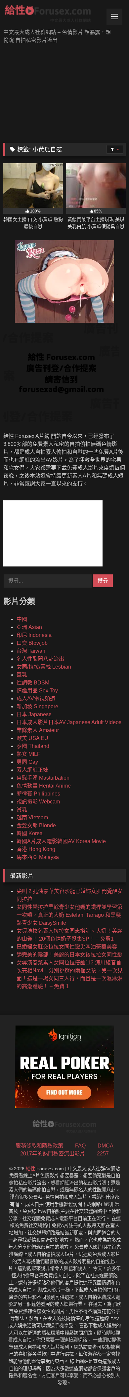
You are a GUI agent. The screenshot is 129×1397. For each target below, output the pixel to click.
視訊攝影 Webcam (38, 801)
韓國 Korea (30, 833)
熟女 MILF (28, 754)
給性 (30, 1168)
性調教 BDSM (33, 682)
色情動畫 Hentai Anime (44, 786)
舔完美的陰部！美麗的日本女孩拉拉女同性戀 (69, 954)
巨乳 (22, 675)
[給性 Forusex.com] (53, 15)
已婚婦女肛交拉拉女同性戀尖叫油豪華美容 (67, 947)
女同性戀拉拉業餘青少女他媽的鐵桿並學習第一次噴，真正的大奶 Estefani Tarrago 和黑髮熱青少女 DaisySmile (69, 915)
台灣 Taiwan (31, 651)
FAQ (80, 1145)
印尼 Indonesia (34, 635)
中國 (22, 619)
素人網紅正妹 (32, 770)
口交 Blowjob (32, 643)
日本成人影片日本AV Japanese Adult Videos (69, 722)
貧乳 (22, 809)
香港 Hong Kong (36, 849)
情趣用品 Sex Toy (37, 690)
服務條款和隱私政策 (39, 1145)
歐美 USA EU (32, 738)
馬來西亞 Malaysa (38, 857)
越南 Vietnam (32, 817)
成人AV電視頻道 (36, 698)
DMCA (105, 1145)
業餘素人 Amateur (38, 730)
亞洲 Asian (29, 627)
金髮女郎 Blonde (36, 825)
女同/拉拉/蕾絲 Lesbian (44, 667)
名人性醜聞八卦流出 (40, 659)
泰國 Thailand (33, 746)
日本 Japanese (34, 714)
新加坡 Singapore (37, 706)
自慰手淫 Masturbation (43, 778)
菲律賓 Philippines (38, 793)
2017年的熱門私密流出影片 (52, 1153)
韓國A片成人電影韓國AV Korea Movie (61, 841)
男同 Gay (27, 762)
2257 (103, 1153)
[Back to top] (108, 1377)
